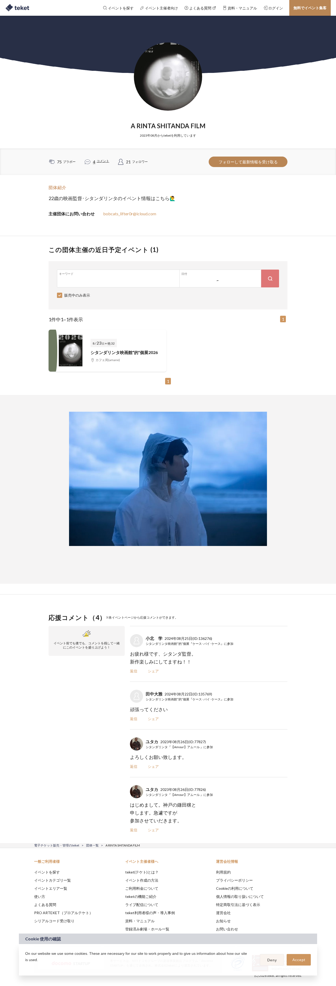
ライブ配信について (141, 904)
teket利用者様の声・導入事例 (150, 912)
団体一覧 (92, 845)
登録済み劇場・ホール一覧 (147, 929)
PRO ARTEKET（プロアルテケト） (63, 912)
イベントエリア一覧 (50, 888)
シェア (153, 671)
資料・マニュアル (140, 921)
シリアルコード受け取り (54, 921)
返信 (133, 671)
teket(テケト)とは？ (142, 872)
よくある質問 (45, 904)
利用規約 (223, 872)
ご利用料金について (141, 888)
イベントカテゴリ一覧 (52, 880)
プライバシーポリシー (234, 880)
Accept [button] (298, 960)
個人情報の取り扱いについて (240, 896)
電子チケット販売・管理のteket (56, 845)
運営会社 (223, 912)
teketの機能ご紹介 (140, 896)
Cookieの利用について (234, 888)
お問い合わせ (227, 929)
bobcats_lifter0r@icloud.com (129, 213)
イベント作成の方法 (141, 880)
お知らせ (223, 921)
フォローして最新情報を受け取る (248, 161)
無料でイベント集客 (310, 8)
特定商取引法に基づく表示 (238, 904)
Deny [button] (272, 960)
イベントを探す (47, 872)
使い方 (39, 896)
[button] (26, 966)
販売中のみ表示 (77, 295)
